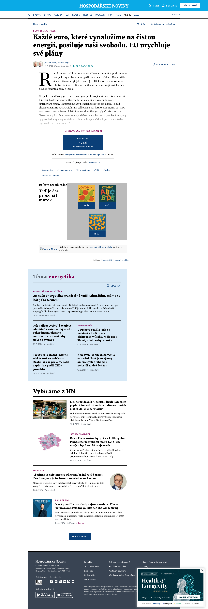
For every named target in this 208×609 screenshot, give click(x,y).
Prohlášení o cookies (117, 567)
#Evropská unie (83, 170)
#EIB (96, 170)
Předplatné (190, 5)
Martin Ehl (39, 470)
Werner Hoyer (63, 62)
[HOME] (29, 15)
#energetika (47, 170)
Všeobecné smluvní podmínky (122, 575)
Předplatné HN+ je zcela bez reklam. (115, 260)
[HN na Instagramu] (60, 581)
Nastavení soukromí (117, 571)
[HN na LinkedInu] (64, 581)
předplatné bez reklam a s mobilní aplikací (84, 154)
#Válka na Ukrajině (50, 175)
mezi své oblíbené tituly (100, 247)
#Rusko (106, 170)
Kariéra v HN (89, 575)
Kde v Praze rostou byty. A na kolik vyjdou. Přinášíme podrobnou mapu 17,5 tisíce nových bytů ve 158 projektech (98, 442)
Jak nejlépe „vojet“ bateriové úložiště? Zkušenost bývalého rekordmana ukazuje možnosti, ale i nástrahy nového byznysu (52, 333)
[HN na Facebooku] (56, 581)
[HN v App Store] (64, 595)
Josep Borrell (50, 62)
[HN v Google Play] (45, 595)
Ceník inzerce (90, 580)
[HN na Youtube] (73, 581)
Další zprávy (79, 536)
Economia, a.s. (53, 566)
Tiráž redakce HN (91, 567)
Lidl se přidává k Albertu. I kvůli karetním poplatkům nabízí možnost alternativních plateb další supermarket (98, 405)
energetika (61, 277)
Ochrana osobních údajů (119, 562)
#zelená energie (64, 170)
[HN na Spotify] (68, 581)
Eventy (145, 567)
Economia (88, 571)
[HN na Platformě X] (51, 581)
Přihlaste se (94, 162)
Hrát (86, 205)
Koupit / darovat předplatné (154, 562)
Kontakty (88, 562)
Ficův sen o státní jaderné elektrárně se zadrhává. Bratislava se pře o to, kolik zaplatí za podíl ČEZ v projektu (51, 362)
